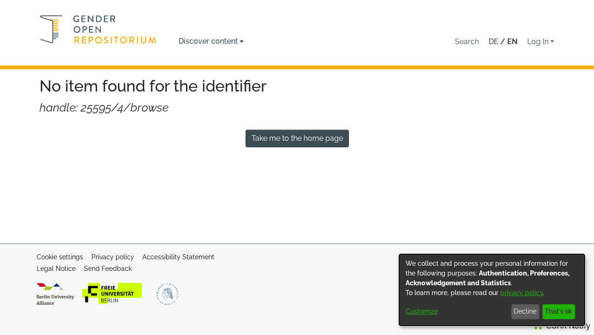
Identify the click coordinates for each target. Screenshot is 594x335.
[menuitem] (211, 41)
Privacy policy (112, 257)
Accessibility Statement (178, 257)
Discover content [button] (208, 41)
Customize (422, 311)
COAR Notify (567, 326)
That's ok (558, 311)
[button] (467, 41)
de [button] (494, 41)
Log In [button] (538, 41)
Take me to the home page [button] (297, 138)
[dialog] (492, 290)
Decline (525, 311)
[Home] (98, 29)
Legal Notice (56, 268)
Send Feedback (108, 268)
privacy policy (521, 292)
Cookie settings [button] (60, 257)
